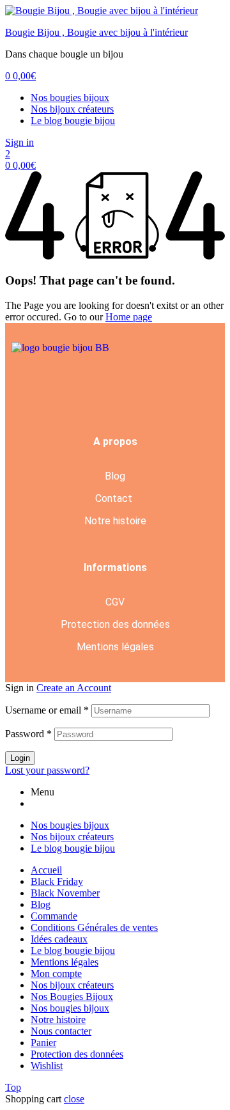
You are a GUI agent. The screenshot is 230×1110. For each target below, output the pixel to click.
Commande (54, 916)
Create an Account (73, 687)
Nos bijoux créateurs (72, 109)
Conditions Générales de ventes (94, 927)
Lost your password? (47, 770)
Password (28, 733)
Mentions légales (115, 647)
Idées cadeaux (59, 939)
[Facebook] (80, 382)
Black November (65, 892)
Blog (115, 476)
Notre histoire (115, 521)
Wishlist (47, 1065)
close (74, 1098)
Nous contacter (61, 1031)
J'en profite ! (163, 20)
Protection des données (115, 624)
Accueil (46, 869)
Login (20, 758)
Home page (128, 316)
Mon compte (56, 973)
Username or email (47, 710)
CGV (115, 602)
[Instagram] (150, 382)
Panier (43, 1042)
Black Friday (57, 881)
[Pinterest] (115, 382)
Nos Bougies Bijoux (72, 996)
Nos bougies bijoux (70, 97)
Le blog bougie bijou (73, 120)
